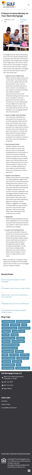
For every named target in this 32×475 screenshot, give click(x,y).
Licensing (4, 401)
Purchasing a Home (23, 21)
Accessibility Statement (9, 408)
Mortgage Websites (14, 465)
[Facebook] (29, 470)
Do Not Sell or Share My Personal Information (15, 454)
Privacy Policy (5, 404)
